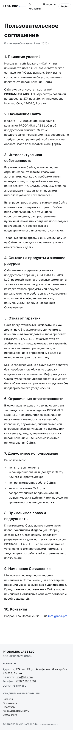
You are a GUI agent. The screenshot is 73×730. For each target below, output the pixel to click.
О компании (35, 6)
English (65, 6)
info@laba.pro (58, 616)
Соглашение (10, 714)
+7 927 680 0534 (26, 681)
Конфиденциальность (16, 710)
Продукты (49, 4)
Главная (8, 698)
